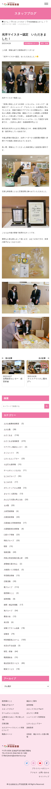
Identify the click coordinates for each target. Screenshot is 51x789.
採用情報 (7, 599)
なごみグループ (10, 476)
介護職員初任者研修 (11, 529)
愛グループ (8, 587)
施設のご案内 (31, 701)
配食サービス (9, 669)
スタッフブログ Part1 (34, 709)
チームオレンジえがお (12, 470)
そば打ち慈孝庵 (10, 464)
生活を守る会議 (10, 646)
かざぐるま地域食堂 (11, 441)
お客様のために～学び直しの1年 (13, 718)
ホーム (6, 22)
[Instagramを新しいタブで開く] (33, 763)
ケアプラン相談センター (13, 447)
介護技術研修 (9, 517)
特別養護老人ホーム (31, 43)
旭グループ (8, 611)
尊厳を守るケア (8, 705)
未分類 (6, 622)
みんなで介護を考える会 (13, 499)
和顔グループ (9, 540)
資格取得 (29, 728)
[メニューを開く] (46, 4)
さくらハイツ (9, 453)
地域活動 (7, 552)
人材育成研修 (9, 511)
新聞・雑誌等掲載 (10, 605)
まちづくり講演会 (10, 494)
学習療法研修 (9, 575)
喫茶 (5, 546)
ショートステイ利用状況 (35, 717)
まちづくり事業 (32, 713)
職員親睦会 (8, 657)
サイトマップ (44, 777)
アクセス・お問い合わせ (39, 773)
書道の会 (7, 616)
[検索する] (46, 406)
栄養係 (6, 634)
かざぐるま (8, 435)
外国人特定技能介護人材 (13, 558)
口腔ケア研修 (9, 535)
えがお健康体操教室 (11, 424)
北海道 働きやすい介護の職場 (37, 735)
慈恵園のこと (9, 593)
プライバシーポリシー (40, 768)
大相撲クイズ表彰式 (11, 570)
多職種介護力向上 (10, 564)
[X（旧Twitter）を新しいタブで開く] (26, 763)
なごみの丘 (8, 482)
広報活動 (7, 581)
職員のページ (7, 734)
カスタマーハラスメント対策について (13, 729)
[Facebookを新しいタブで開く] (46, 763)
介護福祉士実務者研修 (12, 523)
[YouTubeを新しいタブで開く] (40, 763)
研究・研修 (44, 43)
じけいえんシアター (11, 459)
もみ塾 (6, 505)
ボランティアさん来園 (12, 488)
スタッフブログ (8, 709)
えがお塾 (7, 429)
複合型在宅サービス (11, 663)
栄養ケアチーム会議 (11, 628)
